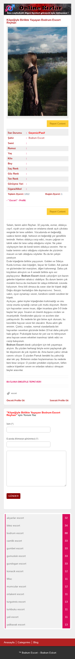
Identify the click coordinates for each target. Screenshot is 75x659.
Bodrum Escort (36, 138)
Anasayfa (9, 642)
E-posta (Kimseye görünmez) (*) (22, 439)
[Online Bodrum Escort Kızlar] (37, 14)
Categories (24, 642)
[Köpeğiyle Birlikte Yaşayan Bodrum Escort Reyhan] (37, 71)
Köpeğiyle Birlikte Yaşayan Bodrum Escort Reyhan (34, 21)
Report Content (58, 123)
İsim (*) (10, 424)
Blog (35, 642)
